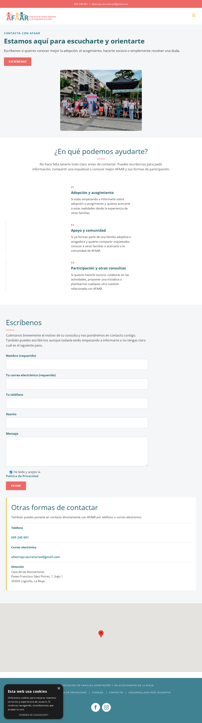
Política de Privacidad (22, 476)
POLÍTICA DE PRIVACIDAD (70, 692)
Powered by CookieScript (33, 714)
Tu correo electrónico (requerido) (31, 375)
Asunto (11, 414)
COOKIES (98, 692)
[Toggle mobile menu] (194, 15)
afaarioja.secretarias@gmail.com (110, 4)
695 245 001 (20, 537)
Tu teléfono (14, 395)
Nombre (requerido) (21, 356)
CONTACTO (116, 692)
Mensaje (12, 433)
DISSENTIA (164, 692)
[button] (101, 634)
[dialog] (33, 701)
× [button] (58, 688)
